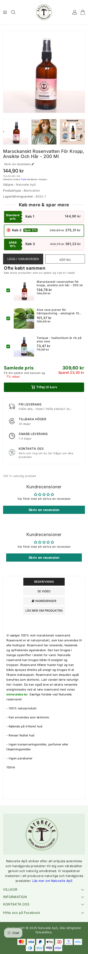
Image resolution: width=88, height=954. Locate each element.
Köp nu (65, 259)
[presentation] (3, 131)
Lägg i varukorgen (23, 259)
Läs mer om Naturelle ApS (52, 881)
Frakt (24, 179)
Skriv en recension (17, 164)
